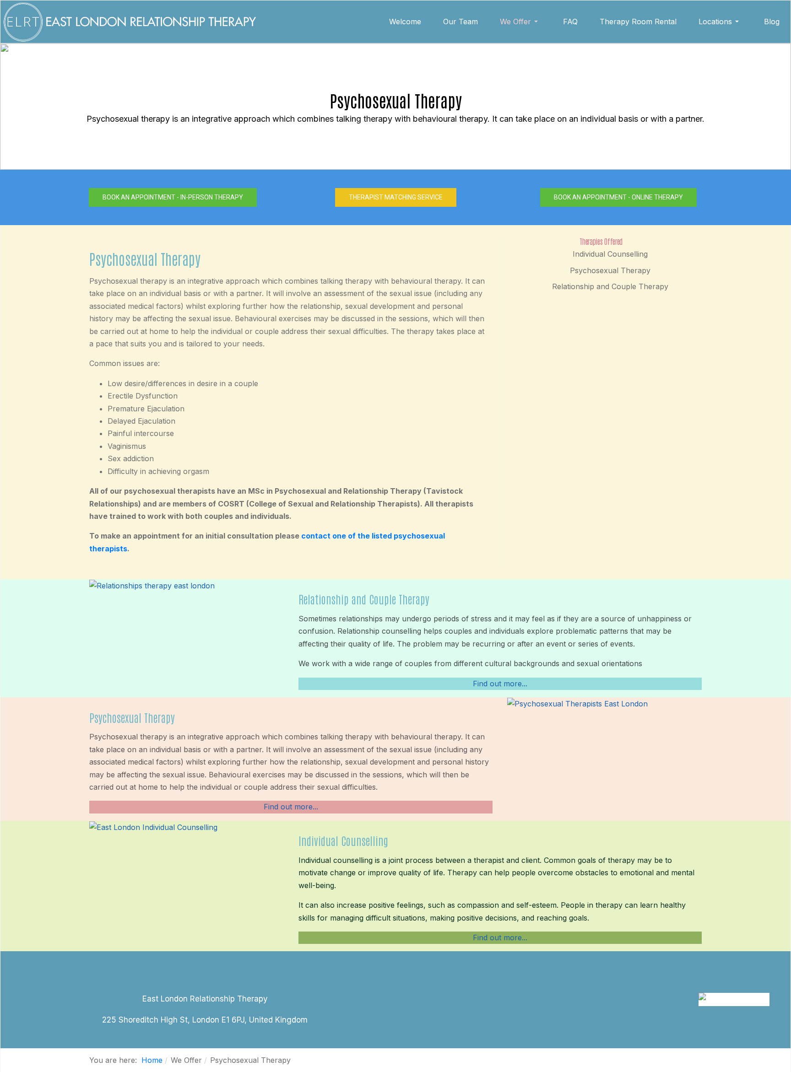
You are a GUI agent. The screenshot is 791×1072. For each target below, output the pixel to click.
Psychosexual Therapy (610, 270)
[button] (520, 21)
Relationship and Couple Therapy (610, 286)
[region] (395, 106)
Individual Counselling (610, 254)
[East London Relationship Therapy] (129, 21)
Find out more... (500, 683)
